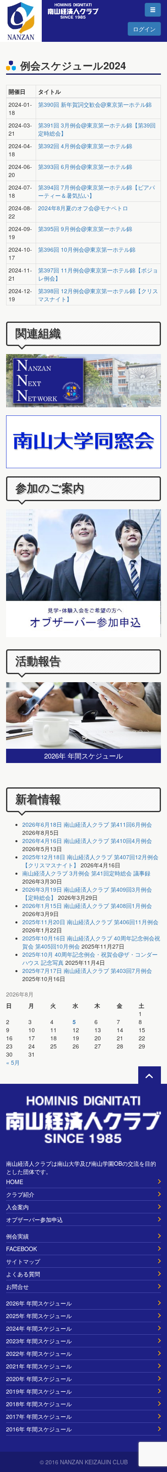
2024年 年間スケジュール (39, 1328)
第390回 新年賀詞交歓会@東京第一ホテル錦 (95, 104)
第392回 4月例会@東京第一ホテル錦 (85, 146)
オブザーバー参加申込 (34, 1219)
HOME (14, 1182)
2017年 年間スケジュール (39, 1416)
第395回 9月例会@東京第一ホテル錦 (85, 229)
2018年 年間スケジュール (39, 1404)
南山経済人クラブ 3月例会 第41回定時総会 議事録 (86, 873)
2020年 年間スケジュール (39, 1379)
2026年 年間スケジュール (39, 1303)
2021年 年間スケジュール (39, 1366)
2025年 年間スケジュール (39, 1316)
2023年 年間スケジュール (39, 1341)
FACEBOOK (21, 1249)
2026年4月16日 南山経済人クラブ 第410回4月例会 (87, 841)
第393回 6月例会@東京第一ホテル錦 (85, 166)
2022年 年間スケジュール (39, 1353)
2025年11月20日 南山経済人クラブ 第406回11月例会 (90, 922)
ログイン (144, 29)
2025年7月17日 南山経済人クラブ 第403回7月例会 (87, 970)
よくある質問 (23, 1274)
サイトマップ (23, 1261)
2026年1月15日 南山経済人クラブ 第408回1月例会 (87, 905)
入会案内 (17, 1207)
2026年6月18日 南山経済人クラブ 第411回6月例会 (87, 824)
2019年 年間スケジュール (39, 1391)
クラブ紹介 (20, 1194)
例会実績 (17, 1236)
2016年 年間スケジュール (39, 1429)
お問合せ (17, 1286)
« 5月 (13, 1062)
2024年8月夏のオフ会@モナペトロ (83, 208)
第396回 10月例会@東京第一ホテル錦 (86, 249)
